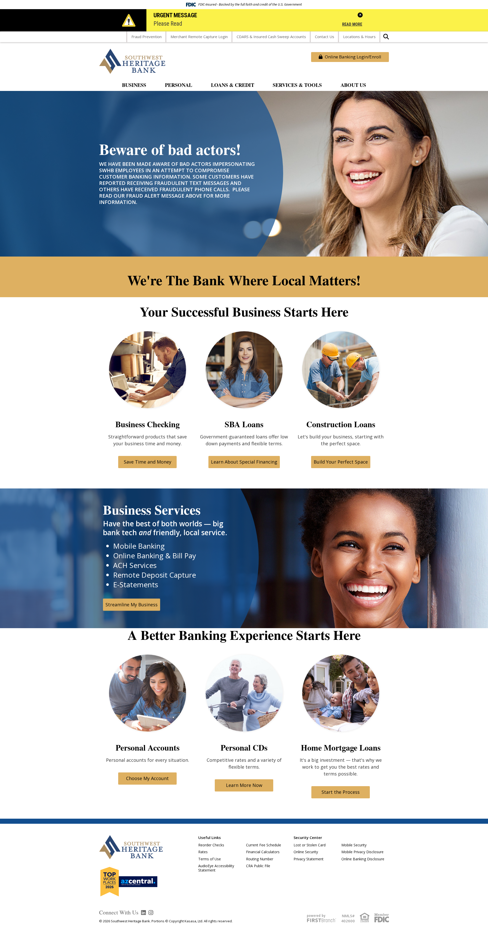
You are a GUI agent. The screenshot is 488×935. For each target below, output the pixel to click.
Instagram (150, 912)
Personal (178, 85)
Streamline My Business (131, 604)
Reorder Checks (211, 845)
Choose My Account (147, 778)
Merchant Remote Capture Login (199, 36)
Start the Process (341, 792)
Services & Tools (297, 85)
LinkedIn (143, 912)
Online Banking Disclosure (362, 859)
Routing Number (259, 859)
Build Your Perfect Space (341, 462)
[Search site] (386, 38)
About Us (353, 85)
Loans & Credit (232, 85)
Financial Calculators (263, 851)
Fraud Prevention (146, 36)
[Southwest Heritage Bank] (132, 60)
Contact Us (324, 36)
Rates (203, 851)
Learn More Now (244, 785)
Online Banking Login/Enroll (352, 57)
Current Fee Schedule (263, 845)
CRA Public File (258, 865)
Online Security (306, 851)
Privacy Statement (309, 859)
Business (134, 85)
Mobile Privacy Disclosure (362, 851)
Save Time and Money (147, 462)
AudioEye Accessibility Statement (216, 868)
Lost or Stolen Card (310, 845)
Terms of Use (209, 859)
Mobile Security (354, 845)
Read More (352, 25)
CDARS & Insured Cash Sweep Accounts (271, 36)
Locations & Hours (359, 36)
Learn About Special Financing (244, 462)
